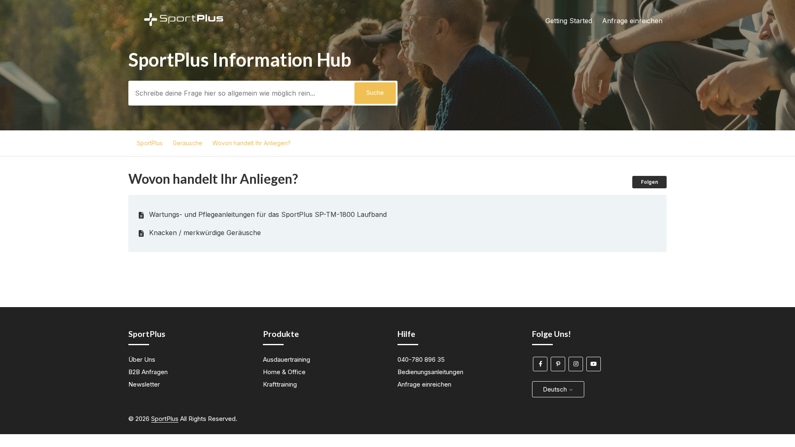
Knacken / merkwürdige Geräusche (205, 232)
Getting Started (568, 21)
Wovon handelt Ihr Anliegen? (251, 143)
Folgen (649, 182)
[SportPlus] (183, 48)
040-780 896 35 (421, 359)
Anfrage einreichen (632, 21)
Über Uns (141, 359)
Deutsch (556, 389)
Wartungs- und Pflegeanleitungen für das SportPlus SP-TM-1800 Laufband (268, 214)
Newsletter (144, 384)
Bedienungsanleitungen (430, 372)
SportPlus (150, 143)
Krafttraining (280, 384)
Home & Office (284, 372)
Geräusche (187, 143)
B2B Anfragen (148, 372)
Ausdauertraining (286, 359)
